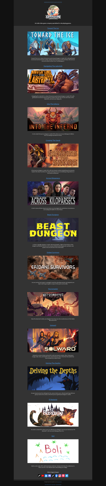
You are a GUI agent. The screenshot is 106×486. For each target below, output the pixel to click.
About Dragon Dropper (48, 484)
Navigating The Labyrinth (53, 66)
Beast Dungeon (53, 215)
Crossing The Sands (53, 140)
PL (57, 2)
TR (61, 2)
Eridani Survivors (53, 253)
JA (55, 2)
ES (49, 2)
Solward (53, 325)
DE (47, 2)
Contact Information (58, 484)
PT (59, 2)
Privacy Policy (53, 484)
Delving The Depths (53, 363)
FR (51, 2)
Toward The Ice (53, 28)
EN (45, 2)
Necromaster (53, 289)
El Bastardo (53, 400)
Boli (53, 436)
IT (53, 2)
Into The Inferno (53, 104)
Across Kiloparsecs (53, 178)
